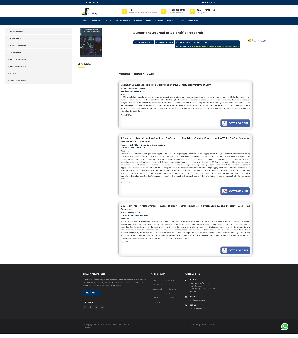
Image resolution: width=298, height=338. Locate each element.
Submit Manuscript (18, 66)
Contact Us (193, 20)
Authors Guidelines (18, 45)
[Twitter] (87, 2)
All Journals (171, 298)
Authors (137, 20)
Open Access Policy (18, 80)
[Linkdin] (94, 2)
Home (85, 20)
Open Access (156, 302)
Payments (171, 20)
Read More (91, 293)
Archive (13, 73)
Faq (182, 20)
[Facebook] (83, 2)
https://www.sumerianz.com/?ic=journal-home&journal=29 (214, 46)
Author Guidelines (158, 285)
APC (169, 285)
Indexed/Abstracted (18, 59)
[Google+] (90, 2)
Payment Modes (157, 289)
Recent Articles (16, 31)
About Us (96, 20)
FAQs (169, 293)
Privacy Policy (195, 324)
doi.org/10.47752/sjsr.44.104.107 (137, 91)
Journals (107, 20)
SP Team (159, 20)
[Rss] (97, 2)
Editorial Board (122, 20)
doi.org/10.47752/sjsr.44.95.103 (136, 148)
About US (171, 280)
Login (213, 2)
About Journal (15, 38)
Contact (155, 298)
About (185, 324)
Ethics (148, 20)
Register (205, 2)
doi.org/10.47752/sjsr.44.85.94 (136, 215)
